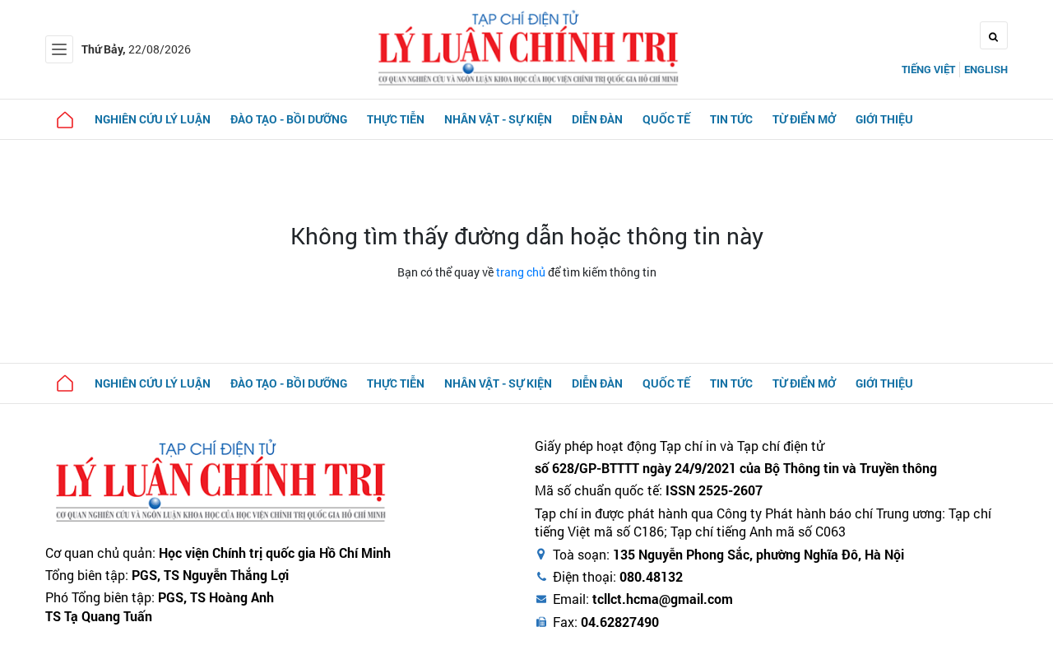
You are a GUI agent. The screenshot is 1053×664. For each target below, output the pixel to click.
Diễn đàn (597, 119)
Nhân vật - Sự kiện (498, 119)
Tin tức (731, 119)
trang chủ (520, 272)
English (986, 69)
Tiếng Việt (928, 69)
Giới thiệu (884, 119)
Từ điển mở (804, 119)
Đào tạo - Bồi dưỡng (288, 119)
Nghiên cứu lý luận (153, 119)
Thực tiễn (395, 119)
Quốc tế (666, 119)
